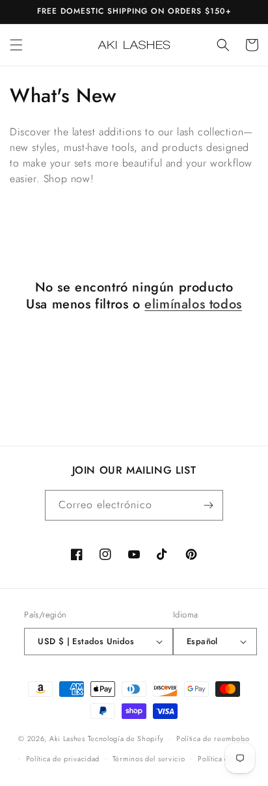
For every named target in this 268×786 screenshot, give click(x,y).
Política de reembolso (213, 738)
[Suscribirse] (208, 505)
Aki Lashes (67, 738)
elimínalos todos (193, 304)
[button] (16, 45)
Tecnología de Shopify (126, 738)
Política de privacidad (63, 758)
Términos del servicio (149, 758)
